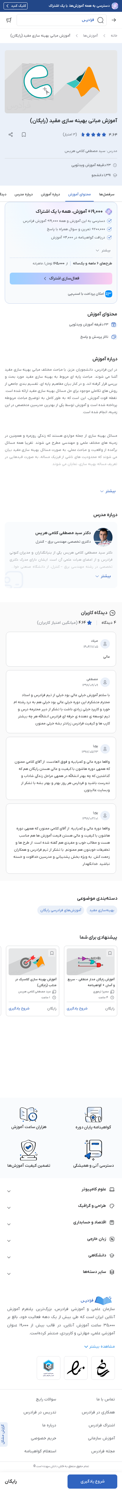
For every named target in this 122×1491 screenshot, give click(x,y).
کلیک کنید (18, 6)
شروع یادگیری (77, 1008)
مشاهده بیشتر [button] (102, 1346)
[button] (62, 20)
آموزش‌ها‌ (90, 35)
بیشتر (106, 250)
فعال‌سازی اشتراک (64, 278)
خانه (114, 35)
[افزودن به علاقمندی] (110, 953)
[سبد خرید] (9, 20)
